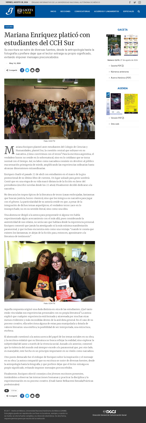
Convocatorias (82, 11)
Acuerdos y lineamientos (106, 11)
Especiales (128, 11)
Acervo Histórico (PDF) (120, 78)
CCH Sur (14, 391)
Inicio (53, 11)
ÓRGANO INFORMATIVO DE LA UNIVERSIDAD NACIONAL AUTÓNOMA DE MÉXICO (66, 2)
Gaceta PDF (116, 66)
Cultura (9, 27)
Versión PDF (116, 118)
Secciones (65, 11)
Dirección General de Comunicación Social (109, 415)
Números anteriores (119, 72)
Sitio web (114, 124)
